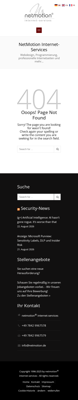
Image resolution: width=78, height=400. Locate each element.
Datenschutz (33, 386)
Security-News (35, 208)
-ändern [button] (41, 390)
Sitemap (46, 386)
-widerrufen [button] (53, 390)
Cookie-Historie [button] (26, 390)
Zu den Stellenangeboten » (33, 295)
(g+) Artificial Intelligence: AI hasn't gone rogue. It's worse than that (38, 220)
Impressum (48, 382)
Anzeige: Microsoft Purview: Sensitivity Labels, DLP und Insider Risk (38, 240)
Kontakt (35, 382)
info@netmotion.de (34, 345)
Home (26, 382)
